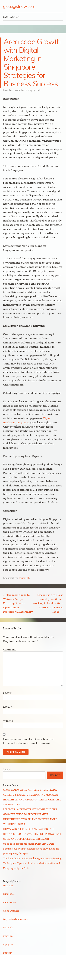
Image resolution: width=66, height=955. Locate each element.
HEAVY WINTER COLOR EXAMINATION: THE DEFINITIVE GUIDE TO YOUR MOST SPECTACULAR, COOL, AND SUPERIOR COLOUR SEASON (32, 833)
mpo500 (8, 935)
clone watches (11, 910)
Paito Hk (8, 927)
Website (8, 720)
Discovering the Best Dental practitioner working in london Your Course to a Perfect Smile (48, 603)
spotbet (7, 952)
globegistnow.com (19, 6)
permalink (24, 577)
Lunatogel (8, 893)
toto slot (8, 885)
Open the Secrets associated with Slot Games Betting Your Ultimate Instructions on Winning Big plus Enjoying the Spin (31, 848)
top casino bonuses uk (15, 919)
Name (7, 692)
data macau (9, 902)
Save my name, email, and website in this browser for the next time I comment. (28, 741)
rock (38, 89)
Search (7, 769)
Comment (10, 649)
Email (7, 706)
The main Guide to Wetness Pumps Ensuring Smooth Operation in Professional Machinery (18, 603)
